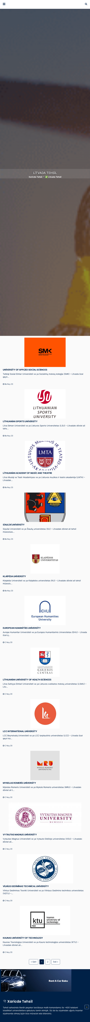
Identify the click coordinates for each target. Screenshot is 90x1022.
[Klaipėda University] (45, 559)
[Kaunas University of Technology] (45, 920)
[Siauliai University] (45, 507)
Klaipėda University (14, 576)
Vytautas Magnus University (20, 834)
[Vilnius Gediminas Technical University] (45, 868)
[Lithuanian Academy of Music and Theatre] (45, 455)
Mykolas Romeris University (19, 783)
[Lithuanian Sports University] (45, 404)
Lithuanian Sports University (20, 421)
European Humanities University (22, 628)
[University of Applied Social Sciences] (45, 352)
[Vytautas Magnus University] (45, 817)
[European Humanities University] (45, 610)
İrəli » (55, 962)
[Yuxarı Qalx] (87, 1007)
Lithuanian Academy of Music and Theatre (27, 473)
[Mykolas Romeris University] (45, 765)
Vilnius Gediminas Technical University (26, 886)
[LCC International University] (45, 714)
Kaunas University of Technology (23, 938)
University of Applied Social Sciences (25, 369)
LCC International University (20, 731)
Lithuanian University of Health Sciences (27, 679)
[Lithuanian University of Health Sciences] (45, 662)
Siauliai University (13, 524)
